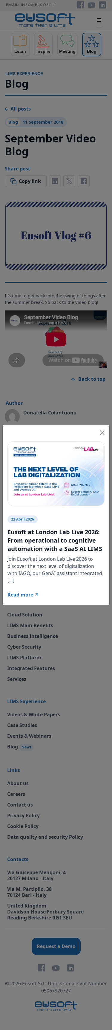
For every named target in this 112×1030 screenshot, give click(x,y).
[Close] (102, 431)
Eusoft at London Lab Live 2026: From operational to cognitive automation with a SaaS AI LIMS (54, 540)
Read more (20, 594)
